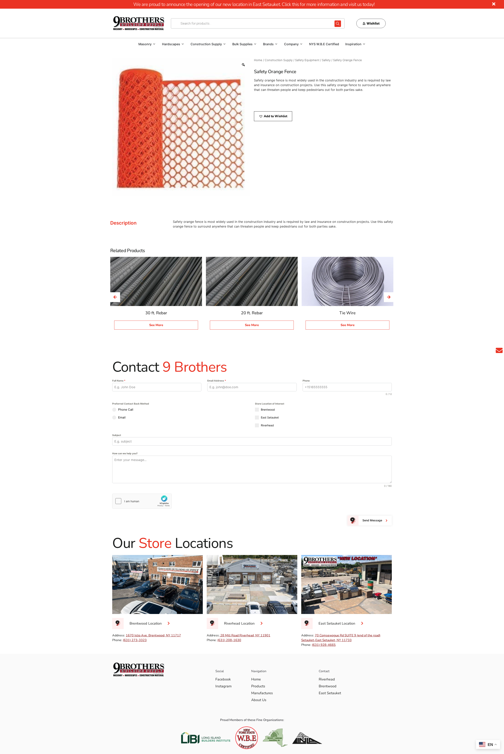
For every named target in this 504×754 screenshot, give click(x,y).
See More (156, 325)
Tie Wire (347, 313)
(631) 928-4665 (324, 645)
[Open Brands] (276, 44)
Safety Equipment (307, 60)
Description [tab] (123, 223)
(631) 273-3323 (135, 640)
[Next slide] (389, 297)
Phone (306, 380)
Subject (116, 435)
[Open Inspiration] (364, 44)
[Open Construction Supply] (224, 44)
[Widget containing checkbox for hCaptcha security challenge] (142, 501)
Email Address (216, 380)
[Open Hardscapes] (182, 44)
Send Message (372, 520)
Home (258, 60)
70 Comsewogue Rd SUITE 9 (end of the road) (347, 635)
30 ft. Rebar (156, 313)
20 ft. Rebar (252, 313)
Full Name (118, 380)
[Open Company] (301, 44)
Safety (326, 60)
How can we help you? (125, 453)
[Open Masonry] (154, 44)
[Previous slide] (115, 297)
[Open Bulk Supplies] (255, 44)
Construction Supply (279, 60)
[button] (273, 116)
